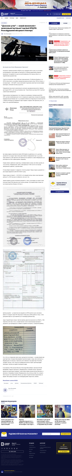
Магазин (69, 18)
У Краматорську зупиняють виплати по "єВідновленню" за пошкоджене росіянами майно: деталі (59, 51)
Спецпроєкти (23, 18)
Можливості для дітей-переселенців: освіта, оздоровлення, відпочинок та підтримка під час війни (44, 422)
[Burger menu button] (2, 18)
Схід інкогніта (43, 450)
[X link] (12, 448)
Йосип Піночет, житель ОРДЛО (10, 380)
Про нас (31, 449)
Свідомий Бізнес (60, 18)
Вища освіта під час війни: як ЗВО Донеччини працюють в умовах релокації (62, 422)
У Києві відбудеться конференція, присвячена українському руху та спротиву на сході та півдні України (60, 35)
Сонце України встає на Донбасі (45, 448)
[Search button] (50, 14)
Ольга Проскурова (7, 33)
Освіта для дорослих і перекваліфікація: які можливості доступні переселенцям (7, 422)
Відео (17, 18)
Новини (6, 18)
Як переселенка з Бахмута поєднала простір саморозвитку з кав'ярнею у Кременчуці (62, 77)
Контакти (31, 455)
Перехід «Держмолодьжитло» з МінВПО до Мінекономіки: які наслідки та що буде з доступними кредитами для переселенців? (26, 422)
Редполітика (32, 453)
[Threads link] (14, 448)
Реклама (31, 457)
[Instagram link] (7, 448)
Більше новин (54, 100)
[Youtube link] (4, 448)
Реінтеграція (42, 452)
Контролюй (42, 445)
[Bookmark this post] (46, 22)
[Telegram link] (9, 448)
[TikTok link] (17, 448)
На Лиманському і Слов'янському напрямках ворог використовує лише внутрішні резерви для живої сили (60, 90)
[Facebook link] (2, 448)
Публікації (12, 18)
